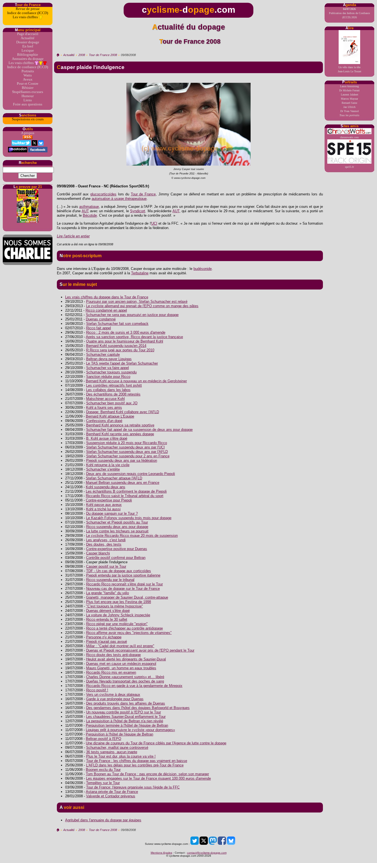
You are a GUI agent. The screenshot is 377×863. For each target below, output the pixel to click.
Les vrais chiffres (26, 17)
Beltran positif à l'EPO (103, 739)
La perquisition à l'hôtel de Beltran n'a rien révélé (124, 721)
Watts (27, 75)
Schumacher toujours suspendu (111, 372)
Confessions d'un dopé (104, 421)
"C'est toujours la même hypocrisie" (114, 606)
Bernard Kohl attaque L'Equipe (110, 416)
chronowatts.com (349, 137)
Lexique (28, 50)
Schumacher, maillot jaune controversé (117, 747)
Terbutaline (139, 273)
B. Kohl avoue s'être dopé (106, 438)
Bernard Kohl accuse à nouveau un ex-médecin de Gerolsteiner (136, 381)
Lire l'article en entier (73, 236)
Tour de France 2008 (103, 55)
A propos (27, 133)
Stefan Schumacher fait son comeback (117, 324)
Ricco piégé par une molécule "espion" (117, 624)
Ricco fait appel (98, 328)
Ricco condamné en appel (106, 310)
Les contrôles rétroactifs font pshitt (114, 385)
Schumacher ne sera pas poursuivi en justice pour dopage (132, 315)
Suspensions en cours (28, 119)
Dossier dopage (27, 42)
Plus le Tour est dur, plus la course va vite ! (121, 756)
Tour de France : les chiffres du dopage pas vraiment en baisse (136, 761)
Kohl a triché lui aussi (103, 509)
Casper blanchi (98, 553)
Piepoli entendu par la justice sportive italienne (123, 575)
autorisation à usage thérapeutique (119, 199)
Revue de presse (28, 9)
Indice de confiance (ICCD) (27, 13)
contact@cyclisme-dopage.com (207, 852)
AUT (85, 211)
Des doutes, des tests (103, 544)
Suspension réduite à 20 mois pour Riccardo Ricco (126, 443)
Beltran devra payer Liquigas (109, 359)
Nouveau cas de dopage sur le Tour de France (123, 588)
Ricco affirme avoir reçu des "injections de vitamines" (129, 633)
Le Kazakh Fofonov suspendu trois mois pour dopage (128, 518)
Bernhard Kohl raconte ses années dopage (120, 434)
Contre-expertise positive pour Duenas (116, 549)
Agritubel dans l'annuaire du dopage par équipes (103, 820)
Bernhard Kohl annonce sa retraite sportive (120, 425)
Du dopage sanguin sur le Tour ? (112, 513)
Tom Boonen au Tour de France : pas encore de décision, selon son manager (147, 774)
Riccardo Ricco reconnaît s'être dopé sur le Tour (124, 584)
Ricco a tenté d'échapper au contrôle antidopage (124, 628)
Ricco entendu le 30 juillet (106, 619)
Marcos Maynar (349, 98)
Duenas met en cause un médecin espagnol (121, 664)
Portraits (28, 71)
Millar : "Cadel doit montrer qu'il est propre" (120, 646)
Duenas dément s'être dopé (108, 611)
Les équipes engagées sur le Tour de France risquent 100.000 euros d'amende (148, 778)
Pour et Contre (27, 84)
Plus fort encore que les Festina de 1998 (118, 602)
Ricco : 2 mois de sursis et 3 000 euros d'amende (125, 332)
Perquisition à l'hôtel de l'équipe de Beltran (119, 734)
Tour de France (143, 194)
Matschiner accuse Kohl (105, 399)
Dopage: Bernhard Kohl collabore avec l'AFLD (122, 412)
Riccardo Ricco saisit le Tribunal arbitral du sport (124, 496)
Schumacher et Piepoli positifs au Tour (117, 522)
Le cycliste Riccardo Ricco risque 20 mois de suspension (132, 535)
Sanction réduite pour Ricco (108, 377)
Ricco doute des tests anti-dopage (113, 655)
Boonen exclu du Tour (103, 770)
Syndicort (137, 211)
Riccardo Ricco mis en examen (111, 672)
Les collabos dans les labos (108, 390)
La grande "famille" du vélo (107, 593)
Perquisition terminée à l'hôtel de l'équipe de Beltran (127, 725)
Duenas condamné (101, 319)
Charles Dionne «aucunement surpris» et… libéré (125, 677)
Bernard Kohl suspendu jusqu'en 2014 (116, 346)
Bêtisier (27, 88)
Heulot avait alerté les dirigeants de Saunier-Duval (126, 659)
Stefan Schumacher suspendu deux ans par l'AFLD (127, 452)
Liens (27, 100)
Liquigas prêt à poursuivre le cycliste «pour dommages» (130, 730)
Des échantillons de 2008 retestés (113, 394)
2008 (81, 55)
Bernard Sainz (349, 102)
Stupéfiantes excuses (27, 92)
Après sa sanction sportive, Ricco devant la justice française (134, 337)
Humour (28, 96)
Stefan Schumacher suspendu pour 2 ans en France (127, 456)
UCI (154, 223)
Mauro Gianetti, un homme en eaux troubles (121, 668)
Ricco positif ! (97, 690)
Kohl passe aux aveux (104, 505)
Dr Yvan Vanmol (349, 111)
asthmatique (89, 207)
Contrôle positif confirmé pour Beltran (115, 558)
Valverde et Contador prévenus (110, 796)
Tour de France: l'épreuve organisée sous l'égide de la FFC (133, 787)
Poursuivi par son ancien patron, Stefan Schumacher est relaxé (136, 301)
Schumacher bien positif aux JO (111, 403)
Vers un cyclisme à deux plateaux (113, 694)
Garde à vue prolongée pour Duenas (115, 699)
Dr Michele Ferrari (349, 90)
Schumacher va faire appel (107, 368)
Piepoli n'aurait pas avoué (106, 641)
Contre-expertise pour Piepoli (109, 500)
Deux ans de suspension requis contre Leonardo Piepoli (130, 474)
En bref (27, 46)
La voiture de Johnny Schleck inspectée (118, 615)
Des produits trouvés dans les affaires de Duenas (125, 703)
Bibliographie (27, 55)
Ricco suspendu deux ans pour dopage (117, 527)
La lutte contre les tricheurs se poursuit (117, 531)
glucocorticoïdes (103, 194)
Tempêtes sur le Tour (103, 783)
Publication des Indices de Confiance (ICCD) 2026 (349, 13)
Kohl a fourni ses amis (104, 407)
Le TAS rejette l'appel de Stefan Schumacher (122, 363)
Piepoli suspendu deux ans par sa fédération (121, 460)
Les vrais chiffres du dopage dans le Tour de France (106, 297)
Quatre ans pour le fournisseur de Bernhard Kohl (124, 341)
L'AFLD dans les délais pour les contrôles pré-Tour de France (135, 765)
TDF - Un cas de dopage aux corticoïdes (118, 571)
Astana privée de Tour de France (112, 792)
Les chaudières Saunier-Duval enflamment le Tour (126, 717)
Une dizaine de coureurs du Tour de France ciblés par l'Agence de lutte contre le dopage (156, 743)
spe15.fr (349, 166)
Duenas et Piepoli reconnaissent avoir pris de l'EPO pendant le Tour (140, 650)
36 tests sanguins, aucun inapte (111, 752)
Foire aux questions (27, 104)
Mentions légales (161, 852)
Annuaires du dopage (28, 59)
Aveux (28, 79)
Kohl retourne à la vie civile (107, 465)
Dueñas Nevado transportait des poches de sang (125, 681)
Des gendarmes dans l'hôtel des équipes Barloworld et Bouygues (138, 708)
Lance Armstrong (349, 86)
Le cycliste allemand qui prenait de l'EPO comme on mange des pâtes (142, 306)
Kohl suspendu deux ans (105, 487)
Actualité (27, 38)
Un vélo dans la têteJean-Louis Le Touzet (349, 69)
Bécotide (90, 215)
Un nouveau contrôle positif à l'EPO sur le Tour (123, 712)
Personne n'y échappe (103, 637)
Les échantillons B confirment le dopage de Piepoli (126, 491)
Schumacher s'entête (103, 469)
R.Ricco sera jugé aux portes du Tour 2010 (120, 350)
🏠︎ (57, 55)
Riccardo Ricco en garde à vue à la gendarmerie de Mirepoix (134, 686)
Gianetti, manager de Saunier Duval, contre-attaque (127, 597)
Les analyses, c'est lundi (106, 540)
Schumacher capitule (103, 354)
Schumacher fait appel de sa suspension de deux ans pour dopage (139, 429)
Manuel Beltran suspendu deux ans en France (122, 482)
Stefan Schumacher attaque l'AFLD (114, 478)
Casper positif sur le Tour (106, 566)
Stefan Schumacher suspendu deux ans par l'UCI (125, 447)
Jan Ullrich (349, 106)
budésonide (202, 269)
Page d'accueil (27, 34)
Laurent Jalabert (349, 94)
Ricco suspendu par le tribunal (110, 580)
